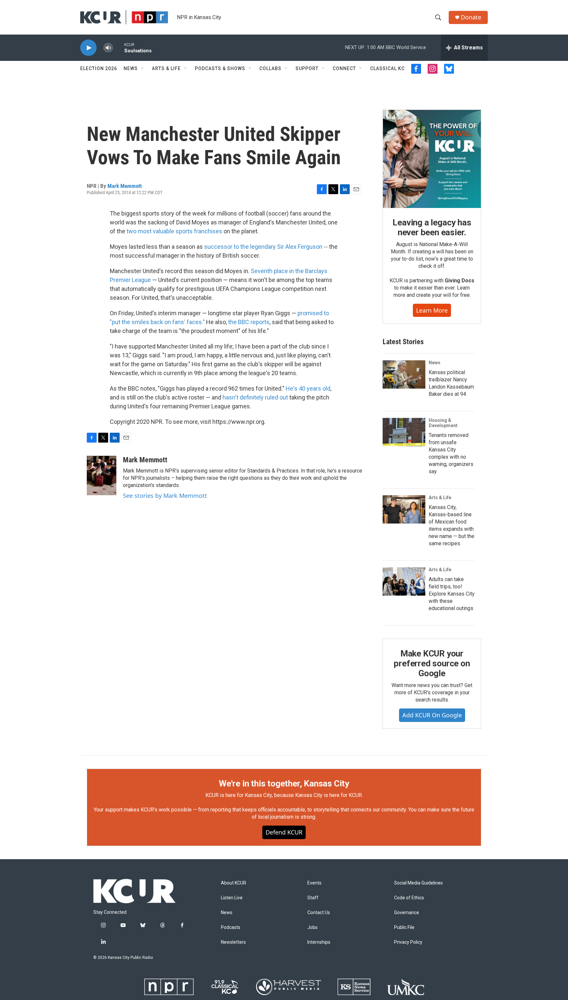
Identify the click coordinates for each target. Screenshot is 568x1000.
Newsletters (233, 942)
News (131, 68)
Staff (313, 897)
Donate (471, 17)
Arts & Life (166, 68)
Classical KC (387, 68)
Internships (318, 942)
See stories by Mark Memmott (165, 496)
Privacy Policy (408, 942)
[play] (88, 48)
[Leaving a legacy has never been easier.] (432, 159)
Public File (404, 927)
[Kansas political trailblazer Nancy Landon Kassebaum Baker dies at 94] (404, 374)
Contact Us (318, 912)
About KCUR (233, 883)
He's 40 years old (308, 388)
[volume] (108, 47)
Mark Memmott (124, 186)
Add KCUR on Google (432, 715)
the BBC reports (249, 322)
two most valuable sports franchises (174, 231)
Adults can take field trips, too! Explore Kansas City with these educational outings (452, 593)
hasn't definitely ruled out (255, 397)
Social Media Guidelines (418, 883)
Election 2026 (98, 68)
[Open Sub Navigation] (142, 68)
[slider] (119, 47)
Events (314, 883)
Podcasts (230, 927)
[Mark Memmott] (101, 475)
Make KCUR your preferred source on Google (432, 663)
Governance (406, 912)
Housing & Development (443, 423)
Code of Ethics (409, 897)
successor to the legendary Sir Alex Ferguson (264, 246)
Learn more (432, 310)
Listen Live (232, 897)
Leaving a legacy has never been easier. (431, 227)
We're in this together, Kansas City (284, 783)
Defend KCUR (284, 832)
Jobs (312, 927)
